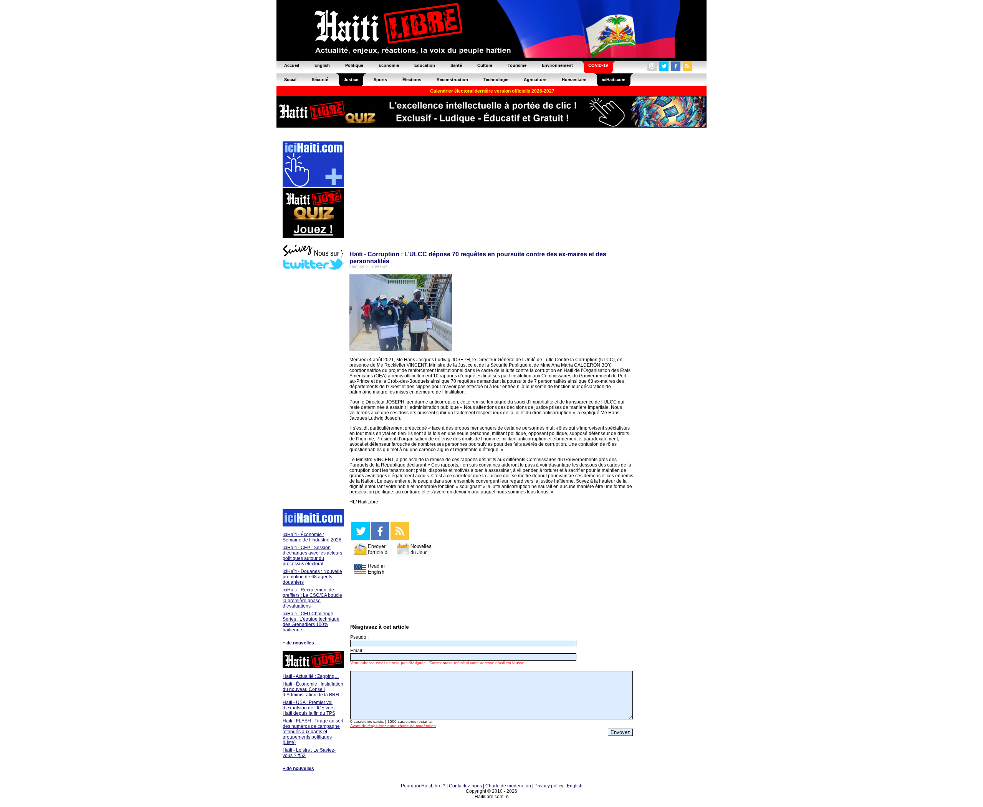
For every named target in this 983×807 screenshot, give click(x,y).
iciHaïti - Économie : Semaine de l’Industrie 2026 (312, 537)
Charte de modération (508, 786)
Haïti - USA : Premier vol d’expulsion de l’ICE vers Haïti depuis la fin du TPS (309, 708)
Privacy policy (549, 786)
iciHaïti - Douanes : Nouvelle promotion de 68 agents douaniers (312, 577)
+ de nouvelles (298, 643)
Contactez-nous (465, 786)
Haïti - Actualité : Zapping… (311, 676)
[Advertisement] (313, 390)
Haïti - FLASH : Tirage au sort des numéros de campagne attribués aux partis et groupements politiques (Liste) (313, 731)
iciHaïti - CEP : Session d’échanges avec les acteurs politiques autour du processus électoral (312, 555)
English (575, 786)
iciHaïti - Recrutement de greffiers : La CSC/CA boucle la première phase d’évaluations (312, 598)
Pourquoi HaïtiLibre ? (423, 786)
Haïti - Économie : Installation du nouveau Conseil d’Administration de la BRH (313, 689)
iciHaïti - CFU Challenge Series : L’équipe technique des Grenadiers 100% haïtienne (311, 622)
